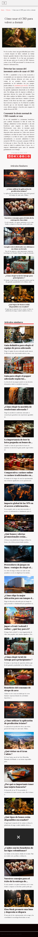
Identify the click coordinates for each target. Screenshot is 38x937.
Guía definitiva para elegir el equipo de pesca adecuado (18, 346)
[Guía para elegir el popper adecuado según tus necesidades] (19, 365)
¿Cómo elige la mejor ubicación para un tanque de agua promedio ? (18, 598)
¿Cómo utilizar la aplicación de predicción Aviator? (19, 190)
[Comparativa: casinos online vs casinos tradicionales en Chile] (19, 461)
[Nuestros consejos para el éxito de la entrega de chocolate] (19, 207)
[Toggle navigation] (4, 2)
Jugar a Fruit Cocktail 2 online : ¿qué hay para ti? (17, 627)
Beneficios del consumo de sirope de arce (17, 689)
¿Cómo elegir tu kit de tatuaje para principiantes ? (19, 277)
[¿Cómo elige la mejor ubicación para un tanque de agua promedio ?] (19, 584)
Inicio (2, 10)
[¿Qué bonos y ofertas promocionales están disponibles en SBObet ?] (19, 523)
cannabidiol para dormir (21, 85)
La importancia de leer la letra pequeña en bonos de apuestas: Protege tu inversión (17, 443)
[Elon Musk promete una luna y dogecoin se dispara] (19, 898)
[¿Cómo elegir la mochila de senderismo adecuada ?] (19, 396)
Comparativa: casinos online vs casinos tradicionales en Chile (18, 475)
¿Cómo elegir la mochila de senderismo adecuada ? (18, 408)
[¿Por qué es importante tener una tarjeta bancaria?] (19, 773)
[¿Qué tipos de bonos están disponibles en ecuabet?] (19, 294)
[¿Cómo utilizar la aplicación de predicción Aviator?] (19, 178)
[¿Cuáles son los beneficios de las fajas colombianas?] (19, 837)
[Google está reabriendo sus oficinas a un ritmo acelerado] (19, 236)
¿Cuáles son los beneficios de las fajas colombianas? (18, 849)
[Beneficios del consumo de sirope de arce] (19, 677)
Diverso (8, 10)
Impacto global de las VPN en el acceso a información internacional (18, 506)
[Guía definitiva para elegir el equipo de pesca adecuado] (19, 334)
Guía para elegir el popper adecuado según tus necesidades (17, 379)
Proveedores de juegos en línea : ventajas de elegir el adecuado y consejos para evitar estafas (17, 568)
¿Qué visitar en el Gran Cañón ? (15, 752)
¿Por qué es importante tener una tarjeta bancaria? (19, 785)
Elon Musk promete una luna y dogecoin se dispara (18, 910)
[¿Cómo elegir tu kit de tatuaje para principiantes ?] (19, 265)
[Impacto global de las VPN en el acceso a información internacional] (19, 492)
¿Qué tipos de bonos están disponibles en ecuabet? (19, 306)
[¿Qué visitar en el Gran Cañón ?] (19, 740)
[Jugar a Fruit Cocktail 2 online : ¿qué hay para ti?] (19, 615)
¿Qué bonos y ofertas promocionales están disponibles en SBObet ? (16, 537)
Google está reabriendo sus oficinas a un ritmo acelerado (19, 248)
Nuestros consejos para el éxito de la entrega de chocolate (19, 219)
